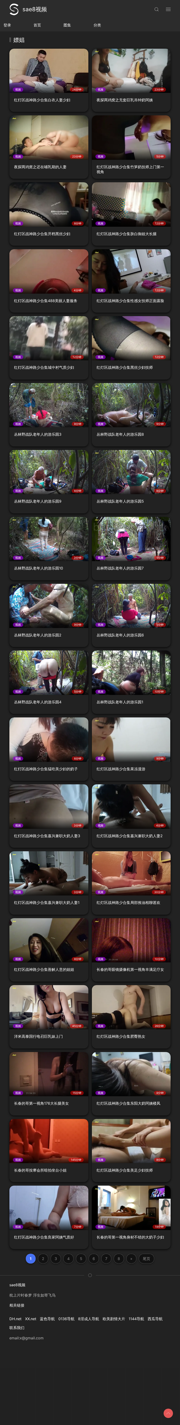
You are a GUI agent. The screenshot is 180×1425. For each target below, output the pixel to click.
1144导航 (136, 1318)
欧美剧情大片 (114, 1318)
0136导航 (66, 1318)
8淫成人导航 (88, 1318)
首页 (37, 25)
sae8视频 (34, 9)
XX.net (30, 1318)
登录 (7, 25)
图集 (67, 25)
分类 (97, 25)
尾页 (146, 1258)
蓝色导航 (47, 1318)
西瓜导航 (155, 1318)
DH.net (15, 1318)
